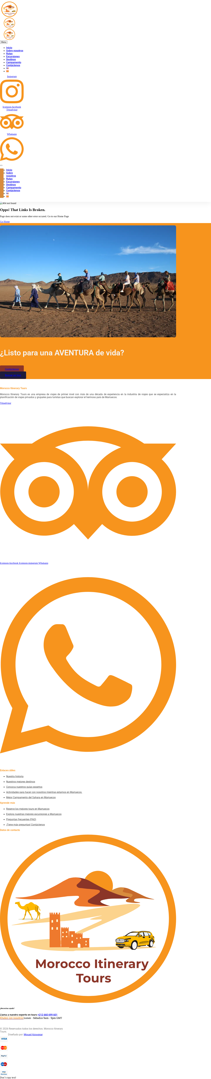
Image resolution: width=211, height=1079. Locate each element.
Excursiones (13, 56)
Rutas (9, 53)
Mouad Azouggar (33, 1034)
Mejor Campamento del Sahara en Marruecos (31, 797)
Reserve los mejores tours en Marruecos (27, 808)
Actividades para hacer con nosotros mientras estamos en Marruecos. (44, 792)
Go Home (5, 221)
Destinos (11, 59)
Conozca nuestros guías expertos (24, 786)
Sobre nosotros (14, 50)
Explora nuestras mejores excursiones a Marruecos (33, 814)
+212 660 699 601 (47, 1014)
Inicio (9, 47)
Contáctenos (13, 65)
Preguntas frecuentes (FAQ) (21, 819)
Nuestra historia (14, 776)
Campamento (13, 62)
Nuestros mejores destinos (20, 781)
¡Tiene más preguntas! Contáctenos (25, 824)
